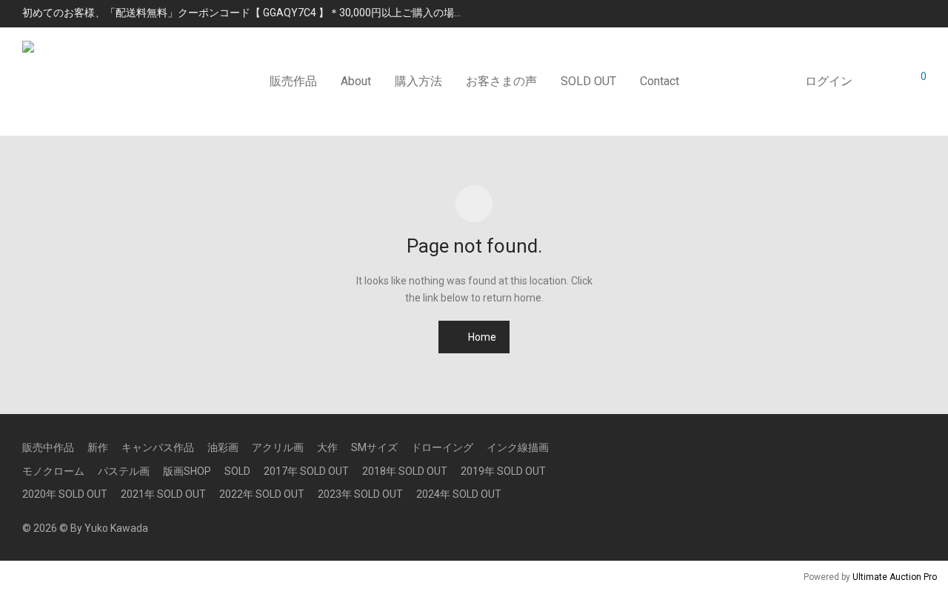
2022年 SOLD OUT (261, 494)
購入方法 (418, 81)
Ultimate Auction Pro (894, 577)
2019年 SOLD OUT (503, 471)
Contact (659, 81)
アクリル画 (278, 447)
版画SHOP (187, 471)
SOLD (237, 471)
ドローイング (442, 447)
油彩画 (222, 447)
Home (481, 337)
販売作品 (293, 81)
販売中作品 (48, 447)
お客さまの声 (501, 81)
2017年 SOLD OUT (306, 471)
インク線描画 (518, 447)
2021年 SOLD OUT (163, 494)
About (356, 81)
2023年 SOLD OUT (360, 494)
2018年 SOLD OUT (404, 471)
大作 (327, 447)
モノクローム (53, 471)
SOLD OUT (588, 81)
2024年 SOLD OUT (458, 494)
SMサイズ (374, 447)
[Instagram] (897, 447)
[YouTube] (920, 447)
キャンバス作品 (157, 447)
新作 (97, 447)
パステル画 (124, 471)
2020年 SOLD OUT (64, 494)
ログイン (828, 81)
